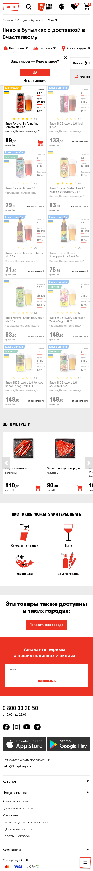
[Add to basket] (37, 487)
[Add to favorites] (40, 142)
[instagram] (16, 727)
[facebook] (6, 727)
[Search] (28, 6)
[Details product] (24, 100)
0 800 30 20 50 (20, 708)
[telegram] (37, 727)
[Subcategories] (85, 863)
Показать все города (47, 624)
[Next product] (89, 463)
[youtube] (26, 727)
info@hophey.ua (17, 766)
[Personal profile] (61, 6)
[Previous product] (6, 463)
